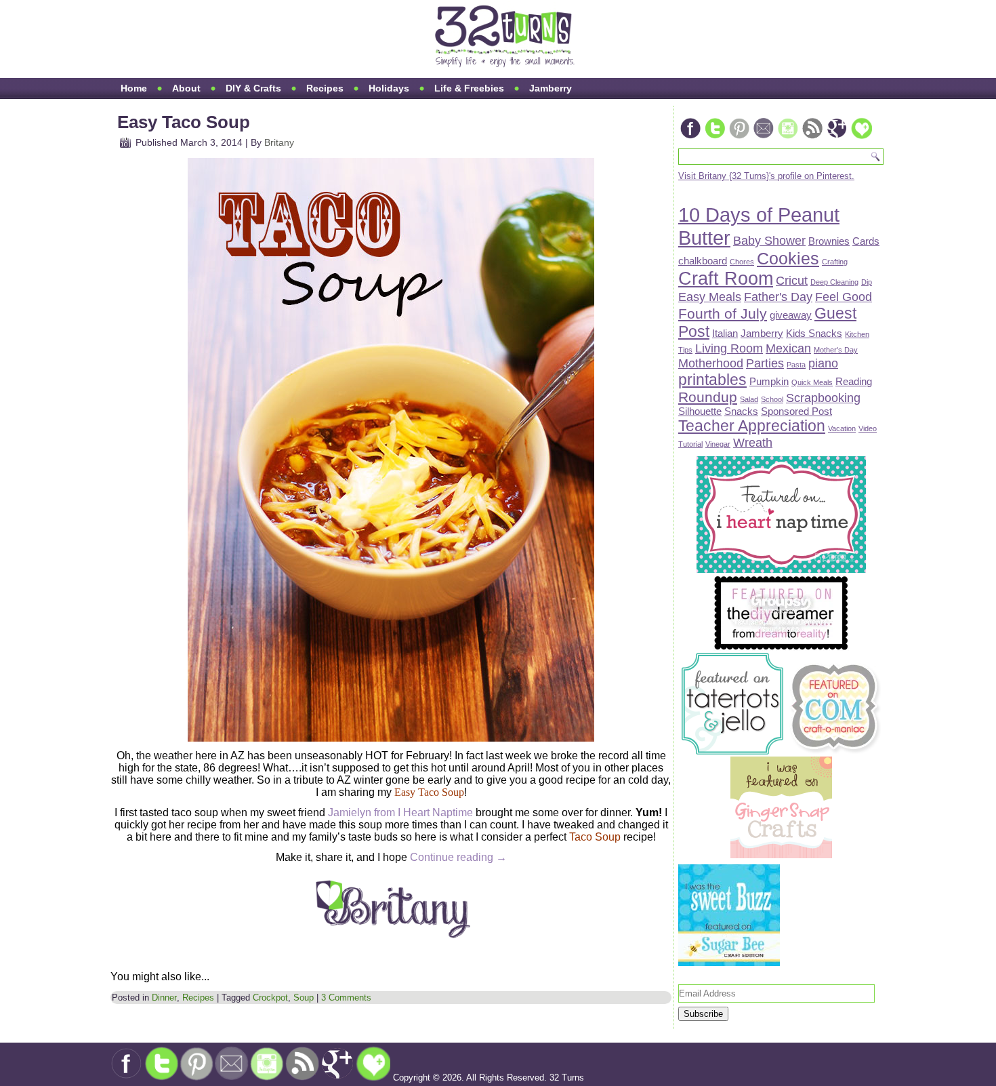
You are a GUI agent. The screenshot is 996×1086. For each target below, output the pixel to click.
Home (134, 88)
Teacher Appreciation (751, 426)
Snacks (741, 411)
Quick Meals (812, 382)
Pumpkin (769, 381)
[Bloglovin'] (861, 137)
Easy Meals (709, 296)
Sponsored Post (796, 411)
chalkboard (702, 260)
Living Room (729, 348)
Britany (279, 142)
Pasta (796, 365)
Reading (853, 381)
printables (712, 379)
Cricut (792, 280)
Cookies (788, 258)
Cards (865, 241)
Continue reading (458, 857)
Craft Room (725, 278)
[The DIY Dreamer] (781, 648)
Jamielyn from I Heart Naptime (400, 812)
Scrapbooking (823, 397)
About (186, 88)
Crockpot (270, 997)
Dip (866, 282)
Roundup (707, 397)
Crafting (835, 262)
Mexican (788, 348)
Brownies (829, 241)
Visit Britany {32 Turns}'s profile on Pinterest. (766, 176)
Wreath (752, 442)
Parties (765, 363)
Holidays (389, 88)
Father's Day (778, 296)
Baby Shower (769, 240)
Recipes (325, 88)
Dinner (164, 997)
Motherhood (710, 363)
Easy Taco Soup (183, 122)
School (772, 399)
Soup (303, 997)
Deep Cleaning (834, 282)
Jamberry (550, 88)
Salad (749, 399)
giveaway (791, 315)
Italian (725, 333)
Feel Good (843, 296)
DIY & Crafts (253, 88)
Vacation (842, 428)
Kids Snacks (814, 333)
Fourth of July (722, 313)
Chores (742, 262)
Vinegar (717, 444)
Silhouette (700, 411)
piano (823, 363)
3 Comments (346, 997)
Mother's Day (836, 350)
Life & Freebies (469, 88)
